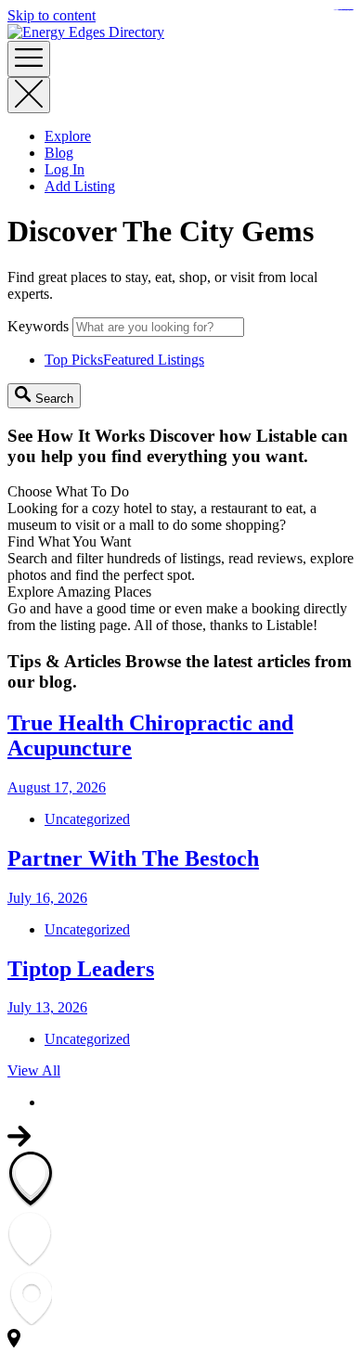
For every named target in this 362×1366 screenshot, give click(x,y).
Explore (68, 136)
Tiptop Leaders (80, 969)
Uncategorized (87, 819)
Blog (59, 153)
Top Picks (124, 359)
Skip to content (51, 15)
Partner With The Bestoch (133, 858)
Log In (64, 169)
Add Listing (80, 186)
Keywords (38, 326)
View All (33, 1070)
